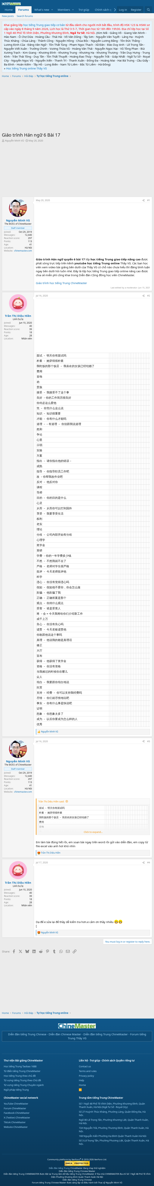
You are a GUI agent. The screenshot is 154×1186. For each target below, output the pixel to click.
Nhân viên (26, 338)
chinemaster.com (23, 250)
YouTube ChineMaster (16, 1103)
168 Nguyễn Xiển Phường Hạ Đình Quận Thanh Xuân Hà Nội (112, 1136)
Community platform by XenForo (77, 1159)
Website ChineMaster (16, 1127)
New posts (8, 16)
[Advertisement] (77, 105)
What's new (41, 9)
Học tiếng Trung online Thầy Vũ (26, 68)
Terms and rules (88, 1071)
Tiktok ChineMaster (15, 1122)
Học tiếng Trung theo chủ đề (20, 1075)
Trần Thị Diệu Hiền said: (51, 801)
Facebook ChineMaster (16, 1113)
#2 (148, 295)
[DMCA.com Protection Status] (77, 1165)
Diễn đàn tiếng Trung (59, 1168)
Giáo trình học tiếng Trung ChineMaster (61, 283)
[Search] (148, 9)
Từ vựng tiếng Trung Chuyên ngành (24, 1085)
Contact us (85, 1066)
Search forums (25, 16)
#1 (148, 200)
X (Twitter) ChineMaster (17, 1117)
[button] (52, 9)
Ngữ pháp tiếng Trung (16, 1089)
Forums (23, 9)
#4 (148, 862)
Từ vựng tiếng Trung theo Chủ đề (22, 1080)
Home (9, 9)
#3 (148, 741)
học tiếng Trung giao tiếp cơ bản (44, 25)
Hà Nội (28, 247)
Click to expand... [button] (93, 832)
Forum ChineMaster (15, 1108)
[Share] (143, 200)
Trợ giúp (84, 9)
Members (64, 9)
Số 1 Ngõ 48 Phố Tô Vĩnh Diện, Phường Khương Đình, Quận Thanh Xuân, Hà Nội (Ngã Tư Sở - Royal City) (112, 1105)
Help (81, 1080)
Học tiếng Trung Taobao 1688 (20, 1066)
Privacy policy (86, 1075)
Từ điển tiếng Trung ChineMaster (22, 1071)
